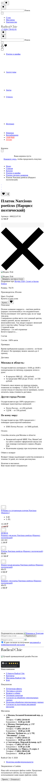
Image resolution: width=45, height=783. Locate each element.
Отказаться (15, 779)
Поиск (27, 10)
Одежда (9, 97)
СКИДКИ (10, 137)
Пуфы (13, 131)
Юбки (13, 122)
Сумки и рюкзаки (18, 77)
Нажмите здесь (10, 159)
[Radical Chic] (9, 27)
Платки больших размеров (22, 59)
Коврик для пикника (20, 128)
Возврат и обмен (13, 693)
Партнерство (11, 22)
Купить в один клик (9, 299)
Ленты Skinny (17, 65)
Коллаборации (12, 135)
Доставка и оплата (14, 691)
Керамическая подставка (21, 126)
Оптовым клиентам (14, 695)
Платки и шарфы (13, 54)
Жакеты (14, 113)
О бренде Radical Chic (15, 673)
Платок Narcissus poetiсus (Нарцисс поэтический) (22, 551)
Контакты (10, 676)
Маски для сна (17, 83)
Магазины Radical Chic (16, 678)
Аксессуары (11, 72)
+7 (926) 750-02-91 (9, 29)
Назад (8, 166)
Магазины (10, 20)
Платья (14, 108)
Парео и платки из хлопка (22, 56)
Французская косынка (20, 68)
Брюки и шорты (18, 99)
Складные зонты (18, 95)
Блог (8, 680)
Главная (9, 168)
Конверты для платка (20, 81)
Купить (4, 303)
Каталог (9, 171)
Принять (5, 779)
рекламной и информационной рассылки (21, 643)
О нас (8, 18)
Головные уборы (18, 74)
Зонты (8, 90)
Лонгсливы (16, 106)
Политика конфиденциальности (19, 762)
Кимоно (14, 104)
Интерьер (10, 124)
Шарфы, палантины (19, 70)
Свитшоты (15, 115)
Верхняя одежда (18, 101)
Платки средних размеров (22, 61)
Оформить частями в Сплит (12, 279)
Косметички (16, 79)
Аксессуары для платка (21, 88)
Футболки (15, 117)
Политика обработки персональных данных (25, 702)
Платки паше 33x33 (19, 63)
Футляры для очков (19, 86)
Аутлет (9, 140)
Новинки (10, 133)
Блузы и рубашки (18, 110)
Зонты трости (17, 92)
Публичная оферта (14, 689)
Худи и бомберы (18, 119)
